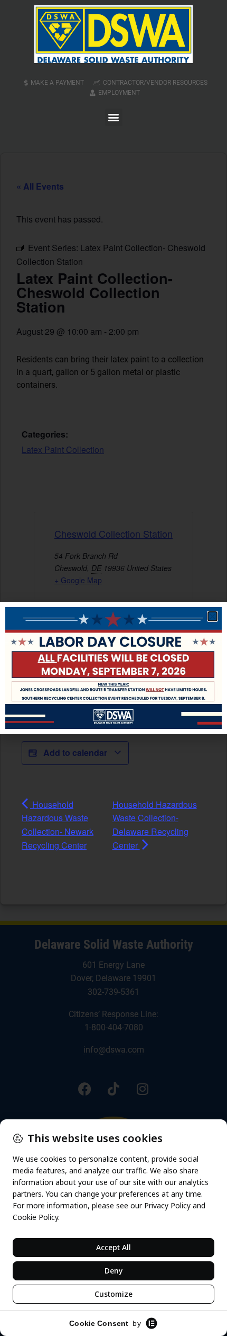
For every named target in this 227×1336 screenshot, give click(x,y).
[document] (113, 668)
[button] (113, 117)
